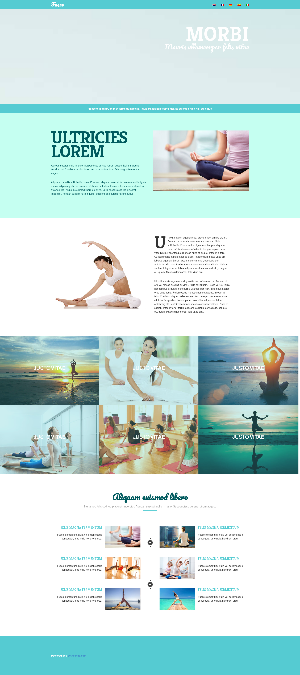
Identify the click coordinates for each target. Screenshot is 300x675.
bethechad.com (77, 655)
